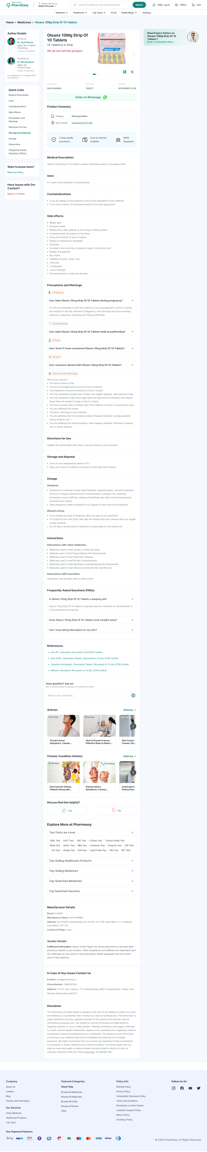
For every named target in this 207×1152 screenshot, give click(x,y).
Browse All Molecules (71, 1096)
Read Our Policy (15, 172)
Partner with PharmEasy (18, 1100)
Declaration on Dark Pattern (130, 1105)
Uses (11, 100)
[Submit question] (133, 695)
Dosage (12, 138)
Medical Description (18, 95)
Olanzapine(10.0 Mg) (82, 122)
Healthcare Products (16, 1117)
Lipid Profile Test (98, 850)
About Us (10, 1086)
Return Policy (122, 1115)
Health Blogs (127, 12)
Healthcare (78, 12)
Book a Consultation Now (160, 42)
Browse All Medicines (71, 1092)
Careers (10, 1091)
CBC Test (81, 840)
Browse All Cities (69, 1101)
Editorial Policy (123, 1086)
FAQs (63, 1110)
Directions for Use (18, 127)
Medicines (24, 22)
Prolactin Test (114, 845)
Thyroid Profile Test (114, 840)
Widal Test (55, 845)
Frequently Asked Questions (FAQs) (17, 152)
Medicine (60, 12)
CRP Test (129, 845)
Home (10, 22)
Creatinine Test (97, 845)
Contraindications (17, 106)
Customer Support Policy (128, 1110)
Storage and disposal (20, 132)
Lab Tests (98, 12)
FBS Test (114, 850)
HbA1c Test (69, 845)
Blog (8, 1096)
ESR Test (82, 850)
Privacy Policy (123, 1091)
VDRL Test (55, 840)
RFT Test (126, 850)
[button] (108, 4)
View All (128, 710)
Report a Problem (16, 193)
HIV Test (56, 850)
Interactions (14, 144)
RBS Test (82, 845)
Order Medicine (13, 1113)
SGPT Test (68, 840)
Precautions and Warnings (17, 120)
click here (90, 1052)
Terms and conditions (127, 1100)
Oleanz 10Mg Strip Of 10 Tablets (56, 22)
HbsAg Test (69, 850)
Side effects (15, 112)
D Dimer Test (95, 840)
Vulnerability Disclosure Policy (131, 1096)
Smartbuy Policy (124, 1119)
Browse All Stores (69, 1106)
